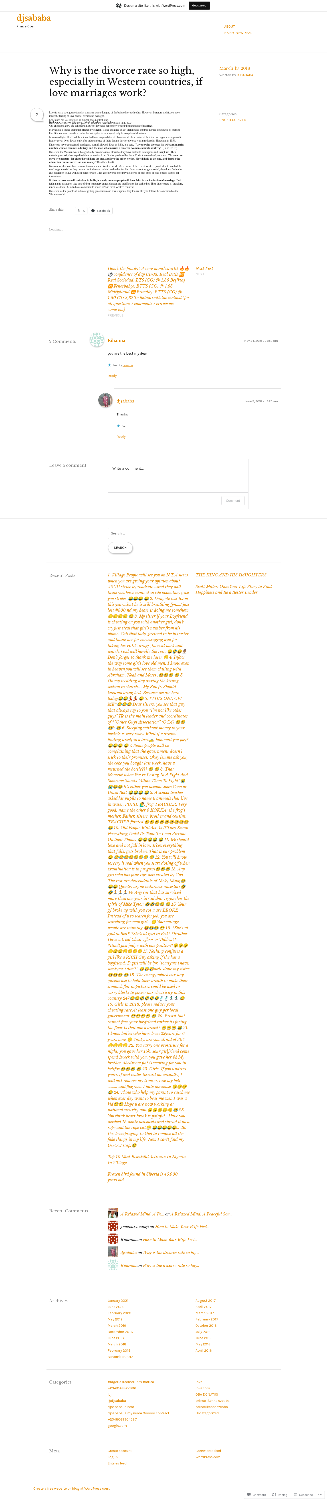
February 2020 (119, 1313)
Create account (120, 1451)
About (229, 26)
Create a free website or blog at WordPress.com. (71, 1488)
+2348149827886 (122, 1388)
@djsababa (117, 1400)
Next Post (204, 271)
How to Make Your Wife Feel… (182, 1226)
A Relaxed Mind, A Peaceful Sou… (201, 1214)
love (72, 116)
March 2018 (117, 1344)
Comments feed (208, 1451)
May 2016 (203, 1344)
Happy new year (238, 33)
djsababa (33, 18)
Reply (112, 376)
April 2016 (204, 1350)
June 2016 (204, 1338)
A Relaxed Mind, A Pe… (142, 1214)
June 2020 (116, 1307)
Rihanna (116, 340)
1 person (128, 365)
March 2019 (117, 1325)
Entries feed (117, 1463)
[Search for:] (178, 533)
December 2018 (120, 1332)
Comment (233, 500)
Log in (113, 1457)
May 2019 (115, 1319)
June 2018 (116, 1338)
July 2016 (203, 1332)
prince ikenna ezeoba (213, 1400)
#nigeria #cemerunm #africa (131, 1382)
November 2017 (120, 1357)
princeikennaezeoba (212, 1407)
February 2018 (119, 1350)
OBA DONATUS (207, 1394)
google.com (117, 1425)
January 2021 (118, 1300)
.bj (110, 1394)
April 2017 (204, 1307)
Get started (199, 5)
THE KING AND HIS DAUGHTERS (231, 575)
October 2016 (206, 1325)
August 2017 (206, 1300)
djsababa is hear (121, 1407)
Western (68, 152)
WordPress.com (208, 1457)
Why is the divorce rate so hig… (171, 1252)
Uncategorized (232, 120)
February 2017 (207, 1319)
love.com (203, 1388)
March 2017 (205, 1313)
